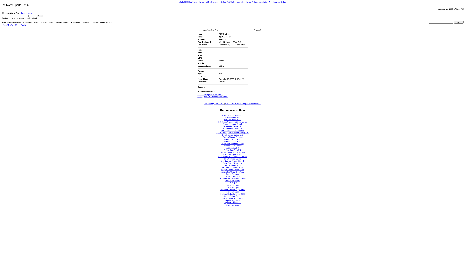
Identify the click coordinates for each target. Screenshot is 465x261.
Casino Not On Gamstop (208, 2)
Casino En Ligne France (232, 154)
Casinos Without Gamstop (233, 137)
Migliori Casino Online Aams (232, 170)
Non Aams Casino (232, 176)
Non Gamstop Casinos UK (232, 115)
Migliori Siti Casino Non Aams (232, 172)
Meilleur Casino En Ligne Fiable (232, 152)
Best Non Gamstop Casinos (232, 168)
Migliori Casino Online (232, 203)
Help (9, 25)
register (30, 13)
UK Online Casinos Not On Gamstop (232, 122)
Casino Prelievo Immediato (256, 2)
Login (18, 25)
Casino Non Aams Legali (232, 124)
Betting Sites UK (232, 148)
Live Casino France (232, 181)
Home (5, 25)
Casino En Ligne (232, 174)
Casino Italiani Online (232, 196)
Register (24, 25)
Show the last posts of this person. (210, 95)
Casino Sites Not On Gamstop (232, 144)
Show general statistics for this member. (213, 97)
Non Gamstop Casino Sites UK (233, 161)
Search (13, 25)
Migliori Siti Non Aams (188, 2)
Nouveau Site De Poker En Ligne (232, 178)
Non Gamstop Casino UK (233, 128)
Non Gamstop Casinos (277, 2)
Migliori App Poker (232, 200)
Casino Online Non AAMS (232, 198)
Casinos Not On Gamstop (232, 146)
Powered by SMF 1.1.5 (214, 104)
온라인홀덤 (232, 183)
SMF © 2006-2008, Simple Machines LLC (243, 104)
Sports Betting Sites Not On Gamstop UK (233, 133)
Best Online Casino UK (232, 126)
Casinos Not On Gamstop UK (232, 2)
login (23, 13)
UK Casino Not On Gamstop (232, 131)
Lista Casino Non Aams (232, 163)
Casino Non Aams (232, 117)
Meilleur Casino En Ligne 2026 (232, 190)
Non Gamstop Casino (232, 139)
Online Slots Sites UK (232, 150)
